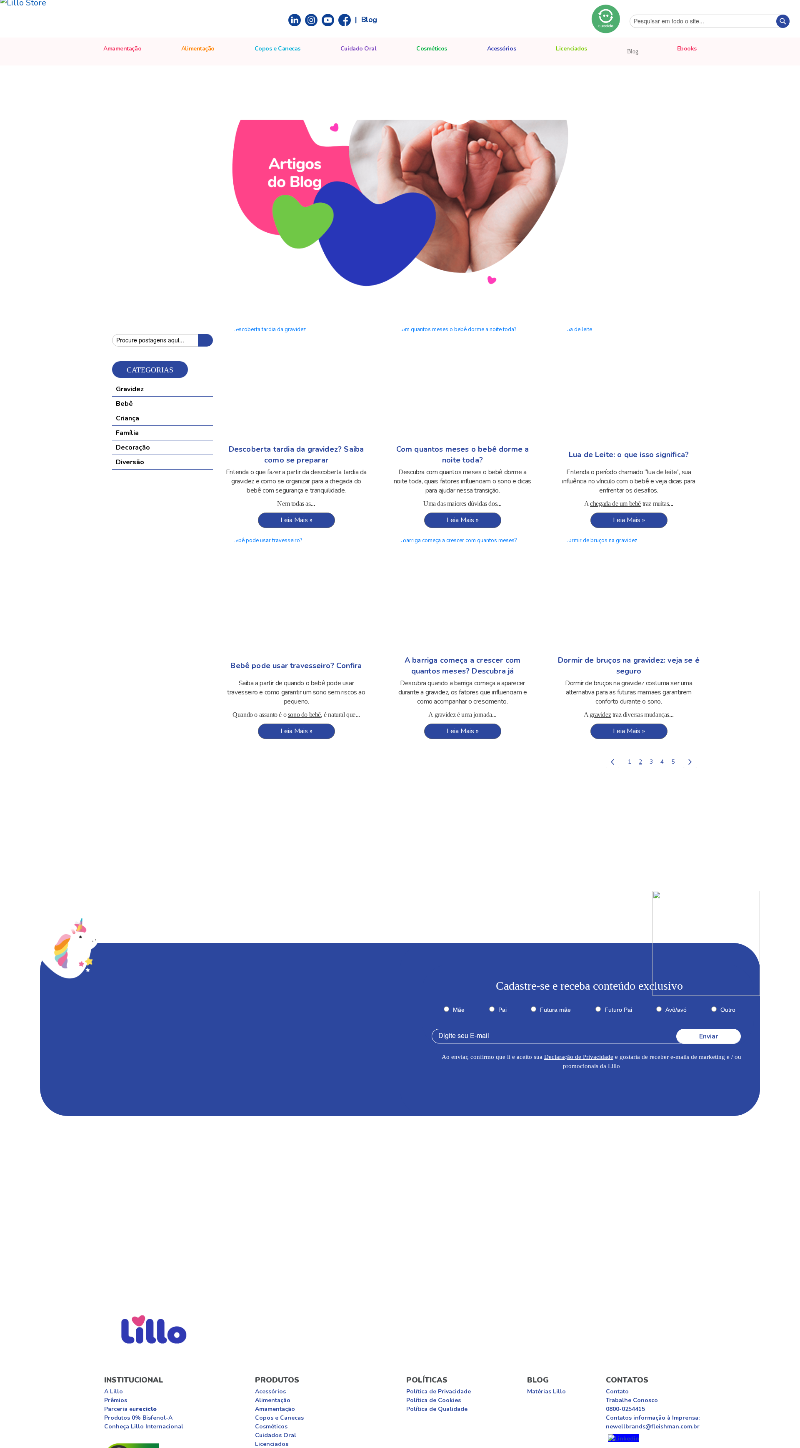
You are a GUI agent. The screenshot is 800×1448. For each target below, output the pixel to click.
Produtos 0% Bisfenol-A (138, 1418)
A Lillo (113, 1391)
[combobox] (709, 21)
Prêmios (115, 1400)
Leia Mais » (296, 520)
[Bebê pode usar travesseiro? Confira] (296, 594)
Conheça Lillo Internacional (143, 1426)
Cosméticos (271, 1426)
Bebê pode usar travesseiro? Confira (296, 666)
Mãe (459, 1009)
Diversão (130, 462)
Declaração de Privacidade (578, 1056)
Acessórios (270, 1391)
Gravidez (130, 389)
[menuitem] (687, 48)
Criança (127, 418)
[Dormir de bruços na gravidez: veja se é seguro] (629, 594)
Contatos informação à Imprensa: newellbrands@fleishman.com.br (653, 1422)
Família (127, 432)
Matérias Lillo (546, 1391)
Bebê (124, 403)
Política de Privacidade (438, 1391)
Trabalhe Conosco (632, 1400)
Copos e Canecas (279, 1418)
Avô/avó (676, 1009)
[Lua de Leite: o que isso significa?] (629, 383)
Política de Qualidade (437, 1409)
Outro (727, 1009)
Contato (617, 1391)
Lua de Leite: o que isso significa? (629, 455)
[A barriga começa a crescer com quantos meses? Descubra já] (462, 594)
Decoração (133, 447)
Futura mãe (555, 1009)
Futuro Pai (618, 1009)
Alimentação (272, 1400)
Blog (369, 20)
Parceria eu (130, 1409)
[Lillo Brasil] (623, 1438)
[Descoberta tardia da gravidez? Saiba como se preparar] (296, 383)
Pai (502, 1009)
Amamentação (275, 1409)
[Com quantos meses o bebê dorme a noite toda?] (462, 383)
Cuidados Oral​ (275, 1435)
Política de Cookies (433, 1400)
